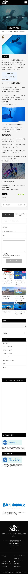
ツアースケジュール (6, 563)
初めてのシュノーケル (8, 360)
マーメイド (6, 357)
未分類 (5, 56)
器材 (4, 363)
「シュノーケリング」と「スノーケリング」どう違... (20, 298)
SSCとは (4, 556)
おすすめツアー (7, 343)
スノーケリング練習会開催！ (9, 77)
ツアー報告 (16, 563)
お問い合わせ (17, 566)
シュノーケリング (7, 346)
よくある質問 (5, 566)
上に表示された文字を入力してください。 (12, 255)
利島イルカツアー (7, 312)
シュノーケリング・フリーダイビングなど (8, 282)
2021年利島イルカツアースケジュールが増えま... (20, 282)
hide (12, 73)
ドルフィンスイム (6, 561)
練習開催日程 (5, 79)
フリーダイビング (7, 353)
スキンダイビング (7, 350)
